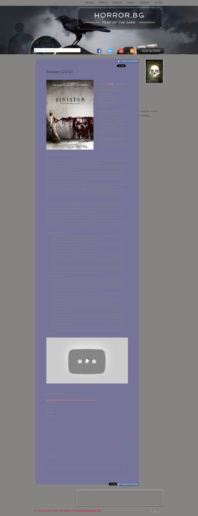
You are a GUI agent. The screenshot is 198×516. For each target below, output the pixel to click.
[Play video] (87, 360)
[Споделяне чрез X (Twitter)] (54, 424)
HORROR (50, 408)
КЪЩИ (49, 412)
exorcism (145, 111)
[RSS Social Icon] (132, 51)
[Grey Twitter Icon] (155, 511)
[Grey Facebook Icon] (151, 511)
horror (154, 111)
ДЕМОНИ (50, 416)
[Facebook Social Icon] (99, 51)
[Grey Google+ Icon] (159, 511)
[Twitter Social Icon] (110, 51)
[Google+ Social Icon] (121, 51)
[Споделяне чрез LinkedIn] (61, 424)
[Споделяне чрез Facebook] (47, 424)
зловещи (145, 115)
